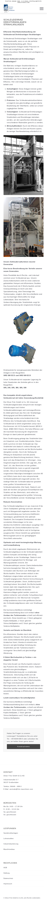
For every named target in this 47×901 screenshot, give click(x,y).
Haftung (6, 873)
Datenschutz (8, 878)
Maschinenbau (9, 849)
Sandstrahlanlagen (10, 833)
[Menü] (40, 8)
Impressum (7, 884)
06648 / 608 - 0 (17, 1)
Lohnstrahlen (8, 838)
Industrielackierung (10, 844)
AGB (5, 867)
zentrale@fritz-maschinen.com (29, 1)
